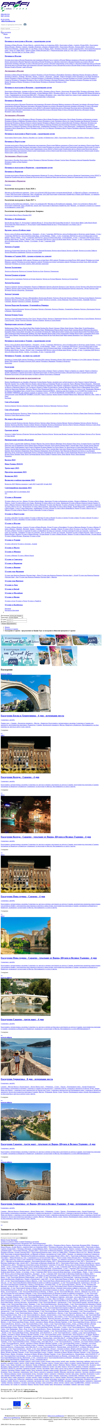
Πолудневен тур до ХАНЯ (75, 391)
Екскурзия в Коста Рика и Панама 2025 (18, 215)
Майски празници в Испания (68, 104)
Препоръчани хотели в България (19, 440)
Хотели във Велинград (12, 413)
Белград (16, 1381)
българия (4, 1377)
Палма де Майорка (39, 1365)
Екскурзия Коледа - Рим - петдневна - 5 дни (84, 1313)
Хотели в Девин (26, 413)
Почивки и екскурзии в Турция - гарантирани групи (28, 341)
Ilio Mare (29, 330)
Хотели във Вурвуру (46, 298)
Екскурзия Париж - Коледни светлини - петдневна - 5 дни (54, 1318)
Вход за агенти (6, 32)
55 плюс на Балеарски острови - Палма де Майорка (69, 501)
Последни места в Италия (13, 65)
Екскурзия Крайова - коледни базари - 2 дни (33, 1336)
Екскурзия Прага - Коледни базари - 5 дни (30, 1311)
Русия (69, 1370)
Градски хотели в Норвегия (71, 175)
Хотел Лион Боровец (78, 454)
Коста (36, 1372)
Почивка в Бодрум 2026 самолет (30, 361)
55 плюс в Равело (11, 531)
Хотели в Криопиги (24, 287)
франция (29, 1365)
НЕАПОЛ (4, 1368)
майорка (87, 1361)
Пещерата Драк (51, 385)
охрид (51, 1375)
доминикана (25, 1372)
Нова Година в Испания (66, 110)
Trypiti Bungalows (88, 328)
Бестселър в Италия (69, 65)
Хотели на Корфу (72, 250)
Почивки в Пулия (43, 75)
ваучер (61, 1382)
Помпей (66, 394)
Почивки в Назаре (53, 160)
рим (67, 1361)
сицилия (21, 1361)
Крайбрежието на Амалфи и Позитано (23, 382)
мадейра (4, 1363)
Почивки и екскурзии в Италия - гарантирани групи (28, 41)
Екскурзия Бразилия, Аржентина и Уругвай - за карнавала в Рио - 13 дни (53, 1295)
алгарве (28, 1377)
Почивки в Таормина (19, 80)
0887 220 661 (5, 16)
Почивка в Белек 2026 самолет (61, 359)
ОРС (30, 1243)
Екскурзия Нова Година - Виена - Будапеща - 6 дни (18, 1327)
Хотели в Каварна (74, 423)
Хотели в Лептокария (87, 309)
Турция (7, 337)
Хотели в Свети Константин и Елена (17, 415)
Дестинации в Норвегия (15, 181)
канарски (50, 1372)
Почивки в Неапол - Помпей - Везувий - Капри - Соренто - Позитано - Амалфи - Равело (35, 76)
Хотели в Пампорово (36, 406)
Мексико (63, 1372)
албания (77, 1368)
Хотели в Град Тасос (29, 318)
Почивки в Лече (61, 82)
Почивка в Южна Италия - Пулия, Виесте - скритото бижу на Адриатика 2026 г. (32, 45)
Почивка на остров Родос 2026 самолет (72, 260)
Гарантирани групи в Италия (53, 65)
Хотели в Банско (10, 406)
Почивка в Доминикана (15, 219)
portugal (88, 1382)
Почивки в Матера (91, 75)
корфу (23, 1370)
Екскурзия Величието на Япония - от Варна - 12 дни (41, 1291)
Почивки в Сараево (11, 629)
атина (87, 1375)
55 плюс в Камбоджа (14, 605)
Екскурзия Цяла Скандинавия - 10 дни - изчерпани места (23, 1356)
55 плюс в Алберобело (38, 531)
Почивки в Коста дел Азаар (64, 121)
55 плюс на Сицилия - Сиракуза (85, 531)
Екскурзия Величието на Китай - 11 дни (14, 1290)
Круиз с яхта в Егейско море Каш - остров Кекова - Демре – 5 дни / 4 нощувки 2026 (44, 236)
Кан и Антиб (26, 391)
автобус (35, 1377)
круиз (61, 1368)
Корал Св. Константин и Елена (70, 447)
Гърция (7, 243)
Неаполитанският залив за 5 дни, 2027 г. (65, 50)
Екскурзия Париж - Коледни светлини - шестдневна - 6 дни (47, 1316)
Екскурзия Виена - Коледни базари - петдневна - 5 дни (64, 1311)
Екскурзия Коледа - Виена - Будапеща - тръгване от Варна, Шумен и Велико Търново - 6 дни (32, 1350)
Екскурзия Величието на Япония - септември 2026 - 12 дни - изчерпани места (71, 1356)
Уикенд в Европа (58, 371)
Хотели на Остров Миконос (52, 279)
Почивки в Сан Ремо (84, 76)
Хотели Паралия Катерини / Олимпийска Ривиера (27, 305)
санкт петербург (47, 1382)
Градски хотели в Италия (46, 63)
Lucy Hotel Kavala (86, 335)
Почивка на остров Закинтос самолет (30, 262)
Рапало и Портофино (14, 391)
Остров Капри (42, 382)
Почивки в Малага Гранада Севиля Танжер (27, 123)
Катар (42, 1384)
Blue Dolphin (35, 328)
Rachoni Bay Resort (46, 328)
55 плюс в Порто (24, 518)
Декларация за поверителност (11, 1243)
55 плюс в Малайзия (14, 593)
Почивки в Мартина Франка (74, 75)
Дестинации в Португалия (16, 156)
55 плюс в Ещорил (48, 519)
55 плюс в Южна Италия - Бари (83, 532)
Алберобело (67, 385)
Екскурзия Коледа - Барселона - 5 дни (75, 1315)
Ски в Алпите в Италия (57, 60)
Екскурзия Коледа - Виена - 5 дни (31, 1313)
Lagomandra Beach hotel (91, 333)
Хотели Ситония (12, 294)
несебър (38, 1382)
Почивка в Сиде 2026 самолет (82, 359)
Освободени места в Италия (90, 63)
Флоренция (45, 389)
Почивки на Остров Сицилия (79, 78)
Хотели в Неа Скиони (19, 288)
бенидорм (63, 1370)
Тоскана (44, 1363)
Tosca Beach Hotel (25, 328)
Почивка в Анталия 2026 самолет (38, 359)
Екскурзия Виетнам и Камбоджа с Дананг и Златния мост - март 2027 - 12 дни (27, 1279)
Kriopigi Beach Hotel (80, 332)
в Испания (54, 104)
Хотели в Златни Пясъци (58, 423)
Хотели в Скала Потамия (13, 318)
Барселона (15, 389)
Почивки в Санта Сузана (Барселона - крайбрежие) (67, 126)
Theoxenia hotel (24, 335)
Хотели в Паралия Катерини (42, 250)
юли (6, 1379)
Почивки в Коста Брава (44, 119)
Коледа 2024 (10, 460)
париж (32, 1363)
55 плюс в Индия (12, 597)
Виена (68, 1365)
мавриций (97, 1381)
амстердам (70, 1372)
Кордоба (7, 384)
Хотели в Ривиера (79, 425)
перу (32, 1372)
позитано (24, 1384)
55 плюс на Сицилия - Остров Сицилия (60, 531)
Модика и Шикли (71, 387)
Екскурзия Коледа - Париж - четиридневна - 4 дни (44, 1315)
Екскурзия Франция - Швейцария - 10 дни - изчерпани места (26, 1359)
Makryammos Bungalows (72, 335)
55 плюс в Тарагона (94, 505)
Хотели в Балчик (22, 423)
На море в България (14, 419)
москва (56, 1375)
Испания (8, 83)
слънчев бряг (73, 1375)
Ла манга (93, 1365)
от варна (73, 1363)
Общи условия (19, 1241)
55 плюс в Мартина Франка (76, 527)
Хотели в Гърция (12, 247)
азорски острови (80, 1377)
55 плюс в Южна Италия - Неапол (61, 534)
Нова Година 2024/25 (14, 464)
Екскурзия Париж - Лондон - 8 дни (74, 1284)
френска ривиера (10, 1374)
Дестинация (5, 615)
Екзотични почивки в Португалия (81, 147)
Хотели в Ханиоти (11, 287)
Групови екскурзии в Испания (15, 104)
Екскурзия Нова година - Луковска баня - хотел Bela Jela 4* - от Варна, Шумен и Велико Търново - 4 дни (60, 1338)
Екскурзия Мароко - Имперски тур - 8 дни (39, 1286)
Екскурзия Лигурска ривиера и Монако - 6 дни (20, 1293)
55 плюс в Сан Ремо (80, 529)
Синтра (62, 160)
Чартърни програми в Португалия (34, 147)
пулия (43, 1361)
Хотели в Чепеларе (50, 406)
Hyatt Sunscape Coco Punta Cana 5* (69, 224)
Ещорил (24, 162)
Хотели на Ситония (25, 271)
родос (34, 1374)
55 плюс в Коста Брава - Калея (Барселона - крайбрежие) (75, 506)
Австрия (85, 1372)
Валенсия (85, 1363)
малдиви (19, 1368)
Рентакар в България (12, 610)
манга (10, 1377)
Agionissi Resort (78, 330)
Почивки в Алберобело (45, 78)
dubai (40, 1377)
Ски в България (12, 402)
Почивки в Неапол (16, 82)
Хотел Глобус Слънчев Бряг (14, 443)
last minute (46, 1368)
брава (13, 1365)
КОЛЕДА (12, 1368)
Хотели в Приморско (55, 425)
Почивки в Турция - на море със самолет (22, 356)
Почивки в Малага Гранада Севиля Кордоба (58, 123)
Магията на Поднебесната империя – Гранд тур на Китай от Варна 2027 (72, 204)
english (9, 1381)
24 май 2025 (48, 484)
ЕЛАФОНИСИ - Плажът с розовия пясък (79, 393)
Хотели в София (10, 434)
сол (23, 1365)
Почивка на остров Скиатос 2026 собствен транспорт (30, 263)
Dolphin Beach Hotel (76, 333)
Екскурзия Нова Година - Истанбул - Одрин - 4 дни (54, 1327)
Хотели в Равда (67, 425)
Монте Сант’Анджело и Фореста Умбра (33, 387)
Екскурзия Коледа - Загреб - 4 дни (24, 1349)
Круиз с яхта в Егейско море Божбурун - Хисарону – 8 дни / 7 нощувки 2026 (31, 234)
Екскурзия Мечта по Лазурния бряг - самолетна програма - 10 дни (71, 1277)
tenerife (56, 1372)
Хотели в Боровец (22, 406)
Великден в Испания (82, 110)
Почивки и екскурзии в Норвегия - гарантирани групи (29, 168)
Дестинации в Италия (14, 71)
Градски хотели (11, 430)
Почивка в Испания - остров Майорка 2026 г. (37, 93)
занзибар (83, 1374)
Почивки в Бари (63, 80)
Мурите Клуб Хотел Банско (87, 452)
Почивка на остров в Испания (52, 106)
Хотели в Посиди (46, 288)
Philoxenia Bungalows (90, 330)
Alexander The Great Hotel (33, 332)
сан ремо (58, 1366)
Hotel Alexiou (69, 328)
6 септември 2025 (11, 491)
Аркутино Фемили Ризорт (68, 449)
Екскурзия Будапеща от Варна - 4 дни (29, 1288)
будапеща (4, 1372)
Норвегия (8, 164)
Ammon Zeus (68, 332)
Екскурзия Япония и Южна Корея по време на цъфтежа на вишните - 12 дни (39, 1282)
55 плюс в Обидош (36, 518)
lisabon (18, 1375)
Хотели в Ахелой (11, 423)
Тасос (10, 1372)
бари (52, 1368)
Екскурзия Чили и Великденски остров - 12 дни (59, 1281)
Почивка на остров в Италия (84, 62)
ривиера (81, 1375)
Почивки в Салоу (49, 121)
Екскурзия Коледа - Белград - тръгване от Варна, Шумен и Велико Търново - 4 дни (65, 1349)
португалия (36, 1361)
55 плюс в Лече (35, 536)
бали (33, 1370)
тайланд (92, 1366)
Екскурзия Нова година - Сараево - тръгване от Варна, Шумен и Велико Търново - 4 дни (60, 1352)
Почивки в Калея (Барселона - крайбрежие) (35, 126)
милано (46, 1370)
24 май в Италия (15, 67)
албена (74, 1379)
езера (57, 1368)
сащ (2, 1375)
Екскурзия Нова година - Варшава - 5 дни (25, 1304)
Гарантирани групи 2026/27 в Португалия (48, 149)
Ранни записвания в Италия (14, 62)
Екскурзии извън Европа (29, 371)
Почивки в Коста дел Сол (14, 119)
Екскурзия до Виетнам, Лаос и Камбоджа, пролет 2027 (23, 205)
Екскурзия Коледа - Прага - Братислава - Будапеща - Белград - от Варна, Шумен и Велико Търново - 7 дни (50, 1330)
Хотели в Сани (64, 287)
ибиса (79, 1370)
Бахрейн (19, 1365)
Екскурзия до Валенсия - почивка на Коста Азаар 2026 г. (24, 91)
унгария (24, 1382)
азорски (4, 1370)
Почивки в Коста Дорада (34, 121)
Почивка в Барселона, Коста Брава (64, 119)
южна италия (54, 1370)
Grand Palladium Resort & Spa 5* (47, 224)
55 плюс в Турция (12, 540)
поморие (80, 1379)
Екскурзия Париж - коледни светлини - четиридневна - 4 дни (22, 1302)
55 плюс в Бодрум (11, 544)
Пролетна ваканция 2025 (16, 472)
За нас (8, 1240)
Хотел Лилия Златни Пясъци (89, 445)
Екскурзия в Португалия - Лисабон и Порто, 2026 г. (76, 137)
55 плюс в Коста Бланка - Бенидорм (44, 506)
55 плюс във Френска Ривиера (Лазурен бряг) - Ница (23, 575)
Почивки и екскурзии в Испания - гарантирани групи (28, 87)
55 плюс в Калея (48, 508)
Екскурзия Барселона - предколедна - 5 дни (68, 1320)
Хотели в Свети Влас (93, 425)
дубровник (61, 1374)
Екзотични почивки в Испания (73, 106)
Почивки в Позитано (48, 82)
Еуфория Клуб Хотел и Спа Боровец (82, 451)
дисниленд (30, 1375)
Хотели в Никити (72, 298)
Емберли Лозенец (30, 443)
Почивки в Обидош (40, 160)
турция (56, 1363)
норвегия (45, 1366)
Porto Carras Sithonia (11, 335)
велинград (21, 1377)
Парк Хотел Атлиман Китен (82, 443)
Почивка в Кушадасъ (63, 361)
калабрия (46, 1377)
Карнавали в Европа (17, 372)
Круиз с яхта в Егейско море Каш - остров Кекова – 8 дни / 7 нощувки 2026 (63, 237)
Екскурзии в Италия (65, 372)
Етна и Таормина (37, 391)
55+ (6, 493)
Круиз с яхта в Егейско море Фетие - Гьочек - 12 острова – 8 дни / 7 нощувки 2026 (52, 240)
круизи (92, 1375)
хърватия (85, 1370)
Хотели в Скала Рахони (53, 320)
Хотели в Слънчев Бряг (38, 426)
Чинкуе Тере (36, 389)
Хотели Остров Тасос (14, 315)
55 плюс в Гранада (47, 510)
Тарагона (29, 389)
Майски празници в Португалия (66, 145)
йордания (11, 1370)
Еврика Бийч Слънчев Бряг (69, 445)
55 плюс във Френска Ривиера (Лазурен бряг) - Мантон (38, 577)
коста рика (53, 1379)
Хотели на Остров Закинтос (32, 279)
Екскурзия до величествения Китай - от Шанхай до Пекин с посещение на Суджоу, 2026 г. (36, 1254)
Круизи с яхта (9, 226)
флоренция (84, 1368)
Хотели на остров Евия (34, 252)
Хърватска (38, 1375)
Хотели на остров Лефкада (88, 250)
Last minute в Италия (92, 60)
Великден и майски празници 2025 (20, 480)
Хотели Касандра (12, 283)
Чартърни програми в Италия (34, 62)
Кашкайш (85, 160)
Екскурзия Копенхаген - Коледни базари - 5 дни (57, 1304)
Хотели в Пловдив (22, 434)
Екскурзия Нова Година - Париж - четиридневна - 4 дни (74, 1306)
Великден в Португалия (85, 151)
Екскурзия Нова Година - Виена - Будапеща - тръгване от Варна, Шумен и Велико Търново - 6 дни (50, 1353)
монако (7, 1375)
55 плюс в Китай (12, 589)
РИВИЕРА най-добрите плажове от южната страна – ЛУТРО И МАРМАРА (39, 393)
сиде (2, 1379)
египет (16, 1363)
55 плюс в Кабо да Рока (33, 519)
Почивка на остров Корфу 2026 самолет (18, 260)
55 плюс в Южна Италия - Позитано (17, 536)
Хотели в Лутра (74, 287)
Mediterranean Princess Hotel (54, 330)
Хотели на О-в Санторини (14, 279)
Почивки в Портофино (57, 75)
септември (67, 1384)
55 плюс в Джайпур (34, 601)
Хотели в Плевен (79, 434)
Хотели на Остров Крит (70, 279)
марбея (13, 1375)
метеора (10, 1382)
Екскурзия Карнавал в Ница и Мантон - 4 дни (26, 1281)
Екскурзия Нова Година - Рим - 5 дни (13, 1315)
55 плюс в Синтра (62, 518)
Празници (8, 456)
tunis (51, 1384)
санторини (29, 1366)
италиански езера (95, 1368)
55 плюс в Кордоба (34, 510)
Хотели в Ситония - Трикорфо (79, 299)
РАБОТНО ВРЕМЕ (57, 1381)
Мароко (74, 1365)
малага (64, 1366)
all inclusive (91, 1374)
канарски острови (29, 1368)
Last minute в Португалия (86, 145)
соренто (28, 1361)
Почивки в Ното (71, 76)
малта (22, 1363)
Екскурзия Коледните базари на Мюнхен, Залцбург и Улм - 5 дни (70, 1307)
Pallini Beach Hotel (58, 332)
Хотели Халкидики (13, 267)
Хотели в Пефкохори (39, 287)
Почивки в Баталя (76, 160)
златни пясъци (39, 1379)
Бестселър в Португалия (68, 151)
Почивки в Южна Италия (13, 75)
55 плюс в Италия (31, 63)
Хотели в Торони (37, 299)
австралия (37, 1381)
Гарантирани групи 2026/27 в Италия (68, 63)
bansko (63, 1377)
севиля (67, 1382)
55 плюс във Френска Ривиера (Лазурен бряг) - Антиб (59, 575)
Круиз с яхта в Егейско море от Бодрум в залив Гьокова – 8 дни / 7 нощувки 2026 (59, 1270)
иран (72, 1382)
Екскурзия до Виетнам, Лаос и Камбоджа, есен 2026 (32, 194)
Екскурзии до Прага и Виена (34, 374)
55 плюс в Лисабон (11, 518)
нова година (55, 1361)
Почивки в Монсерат (80, 123)
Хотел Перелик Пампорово (39, 451)
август (52, 1377)
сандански (95, 1382)
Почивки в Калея (91, 126)
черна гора (13, 1379)
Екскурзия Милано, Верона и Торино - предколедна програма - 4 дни (30, 1306)
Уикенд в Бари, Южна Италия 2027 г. (38, 50)
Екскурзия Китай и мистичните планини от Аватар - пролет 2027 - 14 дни (54, 1290)
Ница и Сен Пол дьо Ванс (58, 389)
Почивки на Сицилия (60, 78)
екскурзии (90, 1377)
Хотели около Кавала (59, 250)
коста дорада (68, 1368)
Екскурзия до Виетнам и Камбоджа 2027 (56, 205)
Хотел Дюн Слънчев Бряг (50, 449)
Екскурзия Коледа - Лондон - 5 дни (56, 1313)
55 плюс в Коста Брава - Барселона (40, 501)
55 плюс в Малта (12, 548)
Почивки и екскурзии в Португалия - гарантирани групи (30, 134)
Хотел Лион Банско (64, 454)
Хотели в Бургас (34, 423)
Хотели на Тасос (26, 250)
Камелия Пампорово (85, 449)
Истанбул (4, 1366)
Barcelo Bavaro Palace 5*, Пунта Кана (17, 223)
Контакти (14, 1240)
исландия (61, 1379)
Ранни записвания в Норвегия (36, 175)
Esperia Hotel (68, 330)
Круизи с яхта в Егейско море (18, 230)
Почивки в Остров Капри (31, 82)
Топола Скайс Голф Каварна (15, 447)
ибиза (56, 1382)
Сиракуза (61, 387)
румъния (85, 1366)
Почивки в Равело (16, 78)
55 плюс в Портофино (59, 527)
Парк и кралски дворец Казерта (52, 394)
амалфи (49, 1365)
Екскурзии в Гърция (79, 372)
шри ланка (75, 1374)
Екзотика (8, 185)
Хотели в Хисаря (38, 413)
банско (58, 1377)
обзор (47, 1379)
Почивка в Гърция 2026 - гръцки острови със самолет (28, 256)
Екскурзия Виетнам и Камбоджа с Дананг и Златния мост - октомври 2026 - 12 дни (32, 1284)
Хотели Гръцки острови (15, 275)
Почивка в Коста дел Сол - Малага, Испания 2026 (70, 93)
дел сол (68, 1379)
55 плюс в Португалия (14, 514)
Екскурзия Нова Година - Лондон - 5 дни (20, 1318)
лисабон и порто (95, 1372)
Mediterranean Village (12, 328)
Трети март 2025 (12, 468)
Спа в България (12, 410)
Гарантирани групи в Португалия (47, 151)
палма (92, 1363)
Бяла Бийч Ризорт (87, 447)
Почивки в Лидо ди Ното (35, 80)
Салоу (97, 1374)
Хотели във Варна (35, 434)
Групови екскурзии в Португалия (16, 145)
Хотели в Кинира (26, 320)
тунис (8, 1365)
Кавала (30, 1384)
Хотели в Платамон (31, 309)
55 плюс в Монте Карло (26, 555)
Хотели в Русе (90, 434)
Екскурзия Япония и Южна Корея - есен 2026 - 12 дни (29, 1277)
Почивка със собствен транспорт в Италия (59, 62)
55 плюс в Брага (73, 518)
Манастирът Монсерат (76, 394)
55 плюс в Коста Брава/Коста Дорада (66, 508)
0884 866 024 (5, 14)
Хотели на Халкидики (12, 250)
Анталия (40, 1374)
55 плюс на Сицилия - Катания (61, 532)
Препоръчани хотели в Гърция (18, 324)
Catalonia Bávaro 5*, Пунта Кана (41, 223)
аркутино (81, 1384)
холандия (23, 1381)
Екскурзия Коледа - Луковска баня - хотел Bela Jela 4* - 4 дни (21, 1347)
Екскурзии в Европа (45, 371)
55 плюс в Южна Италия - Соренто (17, 527)
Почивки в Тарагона (45, 124)
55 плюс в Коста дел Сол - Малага (16, 501)
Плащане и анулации (32, 1241)
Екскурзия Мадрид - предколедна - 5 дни (57, 1302)
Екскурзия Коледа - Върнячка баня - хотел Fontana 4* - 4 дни (21, 1340)
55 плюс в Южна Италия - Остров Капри (35, 534)
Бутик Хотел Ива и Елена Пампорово (65, 452)
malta (15, 1377)
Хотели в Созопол (53, 426)
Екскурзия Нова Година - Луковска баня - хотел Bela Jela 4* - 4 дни (35, 1341)
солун (47, 1381)
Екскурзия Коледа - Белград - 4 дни (13, 1324)
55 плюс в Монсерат (39, 505)
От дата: (3, 619)
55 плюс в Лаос (11, 585)
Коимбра (92, 160)
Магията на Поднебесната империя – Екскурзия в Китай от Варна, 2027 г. (31, 1261)
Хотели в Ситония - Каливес (21, 299)
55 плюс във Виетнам (14, 581)
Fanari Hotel (20, 332)
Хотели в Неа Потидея (88, 287)
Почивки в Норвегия (14, 171)
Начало (7, 627)
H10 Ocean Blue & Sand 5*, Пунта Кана (66, 223)
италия (48, 1361)
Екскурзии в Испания (32, 372)
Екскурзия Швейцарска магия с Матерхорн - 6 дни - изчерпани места (24, 1357)
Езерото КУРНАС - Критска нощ (54, 391)
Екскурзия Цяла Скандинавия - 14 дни (40, 1300)
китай (63, 1361)
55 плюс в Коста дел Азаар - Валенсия (28, 503)
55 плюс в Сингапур (13, 559)
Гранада (80, 382)
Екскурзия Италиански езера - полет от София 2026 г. (50, 1252)
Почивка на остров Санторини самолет (56, 262)
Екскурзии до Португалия (49, 372)
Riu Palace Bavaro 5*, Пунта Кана (24, 224)
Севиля (86, 382)
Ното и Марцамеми (83, 387)
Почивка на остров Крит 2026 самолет (45, 260)
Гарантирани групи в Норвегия (85, 177)
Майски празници (21, 484)
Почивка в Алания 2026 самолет (16, 359)
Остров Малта (52, 387)
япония (38, 1363)
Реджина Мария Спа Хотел (50, 447)
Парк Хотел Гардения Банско (31, 454)
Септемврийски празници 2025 (18, 488)
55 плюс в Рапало (94, 529)
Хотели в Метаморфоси (30, 298)
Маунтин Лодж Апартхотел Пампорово (18, 452)
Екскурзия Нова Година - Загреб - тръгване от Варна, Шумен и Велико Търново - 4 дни (42, 1322)
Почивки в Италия (13, 56)
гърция (79, 1363)
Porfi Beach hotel (57, 335)
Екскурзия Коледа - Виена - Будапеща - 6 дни (78, 1325)
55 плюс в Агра (10, 601)
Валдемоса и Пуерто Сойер (21, 385)
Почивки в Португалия (15, 141)
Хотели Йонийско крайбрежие (15, 252)
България (8, 398)
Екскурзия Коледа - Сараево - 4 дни (70, 1332)
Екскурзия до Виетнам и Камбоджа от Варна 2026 (67, 194)
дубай (27, 1363)
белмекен (87, 1379)
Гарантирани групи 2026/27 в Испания (36, 108)
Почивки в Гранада (92, 128)
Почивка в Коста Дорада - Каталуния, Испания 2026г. (62, 91)
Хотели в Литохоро (44, 309)
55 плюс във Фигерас (54, 505)
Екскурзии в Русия (17, 374)
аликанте (53, 1374)
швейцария (38, 1366)
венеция (16, 1366)
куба (87, 1365)
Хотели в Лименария (55, 318)
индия (52, 1366)
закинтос (78, 1372)
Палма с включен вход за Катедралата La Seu (62, 382)
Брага (67, 160)
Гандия (68, 1374)
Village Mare (78, 328)
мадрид (55, 1365)
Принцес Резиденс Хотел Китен (49, 445)
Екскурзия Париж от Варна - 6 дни (67, 1279)
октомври (68, 1381)
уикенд (46, 1374)
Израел (18, 1370)
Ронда (93, 387)
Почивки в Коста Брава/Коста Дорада (17, 128)
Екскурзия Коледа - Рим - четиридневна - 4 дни (72, 1309)
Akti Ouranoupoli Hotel (12, 333)
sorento (3, 1382)
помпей (74, 1384)
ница (24, 1375)
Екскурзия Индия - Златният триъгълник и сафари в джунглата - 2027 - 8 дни (69, 1288)
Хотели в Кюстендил (65, 413)
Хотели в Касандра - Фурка (79, 288)
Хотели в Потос (42, 318)
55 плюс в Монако (13, 552)
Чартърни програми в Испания (31, 106)
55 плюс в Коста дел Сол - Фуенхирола (18, 506)
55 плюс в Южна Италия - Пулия (40, 527)
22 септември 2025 (23, 491)
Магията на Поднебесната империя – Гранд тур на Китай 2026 (26, 192)
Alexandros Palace (38, 330)
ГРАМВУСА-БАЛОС (33, 394)
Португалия (9, 130)
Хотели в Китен (85, 423)
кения (47, 1384)
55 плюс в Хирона (68, 505)
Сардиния (81, 1365)
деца (74, 1370)
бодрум (94, 1379)
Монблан (22, 389)
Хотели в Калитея (52, 287)
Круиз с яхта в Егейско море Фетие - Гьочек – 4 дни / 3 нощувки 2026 (70, 239)
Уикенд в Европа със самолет (75, 371)
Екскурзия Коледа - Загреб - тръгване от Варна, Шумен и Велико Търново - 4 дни (34, 1343)
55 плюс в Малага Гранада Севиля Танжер (83, 503)
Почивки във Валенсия (82, 121)
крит (99, 1365)
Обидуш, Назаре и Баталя (33, 384)
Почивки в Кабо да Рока (13, 162)
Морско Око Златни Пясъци (46, 443)
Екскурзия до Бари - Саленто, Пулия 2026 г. (74, 45)
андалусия (71, 1366)
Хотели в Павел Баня (80, 413)
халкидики (64, 1375)
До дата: (3, 621)
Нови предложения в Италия (32, 65)
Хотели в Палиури (33, 288)
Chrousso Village (59, 328)
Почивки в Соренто (29, 75)
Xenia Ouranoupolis (62, 333)
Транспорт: (4, 617)
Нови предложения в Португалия (24, 151)
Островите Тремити (78, 385)
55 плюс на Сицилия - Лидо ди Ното (37, 532)
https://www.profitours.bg (56, 1416)
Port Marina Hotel (93, 332)
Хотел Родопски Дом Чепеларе (59, 451)
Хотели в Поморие (94, 413)
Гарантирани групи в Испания (32, 110)
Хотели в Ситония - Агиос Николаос (56, 299)
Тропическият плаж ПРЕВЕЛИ (15, 394)
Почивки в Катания (51, 80)
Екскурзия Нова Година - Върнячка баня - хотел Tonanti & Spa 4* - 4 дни (37, 1325)
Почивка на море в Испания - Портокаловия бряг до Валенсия (33, 97)
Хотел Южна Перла (31, 445)
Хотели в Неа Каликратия (61, 288)
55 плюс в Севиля (81, 505)
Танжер (13, 384)
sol (12, 1384)
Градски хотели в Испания (14, 108)
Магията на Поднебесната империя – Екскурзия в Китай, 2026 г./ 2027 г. (45, 1256)
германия (92, 1370)
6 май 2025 (39, 484)
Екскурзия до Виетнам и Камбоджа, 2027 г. (45, 1263)
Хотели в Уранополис (51, 271)
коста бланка (5, 1384)
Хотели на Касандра (12, 271)
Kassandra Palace (10, 332)
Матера (59, 385)
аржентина (29, 1379)
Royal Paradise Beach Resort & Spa (40, 335)
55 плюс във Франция (14, 571)
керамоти (17, 1382)
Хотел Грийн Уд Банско (49, 454)
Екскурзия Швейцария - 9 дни (38, 1297)
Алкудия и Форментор (38, 385)
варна (10, 1366)
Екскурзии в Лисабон (12, 160)
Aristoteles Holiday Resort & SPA (15, 330)
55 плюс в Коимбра (18, 519)
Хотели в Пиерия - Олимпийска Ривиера (66, 309)
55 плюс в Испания (91, 106)
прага (62, 1363)
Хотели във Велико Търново (63, 434)
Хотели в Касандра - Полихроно (22, 290)
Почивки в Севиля (30, 124)
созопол (98, 1377)
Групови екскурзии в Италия (15, 60)
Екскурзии (8, 363)
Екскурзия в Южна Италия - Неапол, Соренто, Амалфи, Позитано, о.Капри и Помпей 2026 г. (51, 46)
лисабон (73, 1361)
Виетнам (62, 1365)
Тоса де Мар (20, 384)
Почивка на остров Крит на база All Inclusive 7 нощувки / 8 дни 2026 (40, 1265)
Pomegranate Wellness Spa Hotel (30, 333)
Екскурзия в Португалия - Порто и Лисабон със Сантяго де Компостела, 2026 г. (32, 137)
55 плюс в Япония (12, 567)
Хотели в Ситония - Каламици (28, 301)
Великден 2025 (11, 476)
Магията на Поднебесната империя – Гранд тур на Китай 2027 (26, 204)
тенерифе (14, 1361)
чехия (19, 1374)
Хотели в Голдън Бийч (70, 318)
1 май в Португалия (20, 152)
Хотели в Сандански (51, 413)
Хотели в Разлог (62, 406)
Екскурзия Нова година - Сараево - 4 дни (69, 1331)
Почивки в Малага (29, 119)
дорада (50, 1363)
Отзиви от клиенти (7, 1241)
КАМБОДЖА (79, 1382)
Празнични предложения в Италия (37, 60)
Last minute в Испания (86, 104)
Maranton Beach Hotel (48, 333)
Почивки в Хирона (17, 124)
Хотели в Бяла (45, 423)
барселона (80, 1361)
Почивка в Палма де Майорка (15, 121)
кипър (22, 1366)
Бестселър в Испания (50, 110)
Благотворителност (39, 1243)
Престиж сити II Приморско (14, 445)
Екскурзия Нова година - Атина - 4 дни (40, 1324)
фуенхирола (58, 1384)
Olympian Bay (46, 332)
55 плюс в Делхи (21, 601)
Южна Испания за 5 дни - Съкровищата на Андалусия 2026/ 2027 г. (33, 1258)
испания (10, 1363)
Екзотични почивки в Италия (15, 63)
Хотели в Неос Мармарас (13, 298)
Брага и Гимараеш (49, 384)
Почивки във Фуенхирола (61, 124)
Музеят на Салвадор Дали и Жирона (67, 384)
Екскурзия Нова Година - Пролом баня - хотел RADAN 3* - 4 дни (34, 1332)
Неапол (7, 382)
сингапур (42, 1372)
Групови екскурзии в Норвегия (15, 175)
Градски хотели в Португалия (23, 149)
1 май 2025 (32, 484)
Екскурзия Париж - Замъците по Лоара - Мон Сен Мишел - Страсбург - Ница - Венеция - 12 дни (58, 1299)
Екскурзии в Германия (52, 374)
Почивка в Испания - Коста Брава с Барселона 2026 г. (67, 1247)
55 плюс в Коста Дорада (19, 510)
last (43, 1381)
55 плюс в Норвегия (54, 175)
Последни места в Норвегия (42, 177)
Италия (7, 37)
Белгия (36, 1384)
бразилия (16, 1372)
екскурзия (31, 1382)
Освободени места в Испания (60, 108)
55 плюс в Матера (93, 527)
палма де (16, 1384)
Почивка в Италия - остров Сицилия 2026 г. (70, 48)
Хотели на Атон (38, 271)
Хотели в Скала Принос (86, 318)
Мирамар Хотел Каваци (64, 443)
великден (39, 1370)
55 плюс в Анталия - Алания (27, 544)
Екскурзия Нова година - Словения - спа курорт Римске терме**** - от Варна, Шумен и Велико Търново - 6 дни (57, 1345)
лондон (39, 1368)
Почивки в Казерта (76, 80)
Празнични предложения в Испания (38, 104)
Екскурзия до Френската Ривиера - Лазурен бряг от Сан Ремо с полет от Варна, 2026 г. (50, 47)
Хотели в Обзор (29, 425)
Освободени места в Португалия (74, 149)
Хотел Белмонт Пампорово (20, 451)
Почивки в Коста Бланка (78, 124)
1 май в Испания (17, 111)
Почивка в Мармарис (48, 361)
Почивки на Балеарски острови (86, 119)
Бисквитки (25, 1243)
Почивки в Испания (13, 100)
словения (30, 1381)
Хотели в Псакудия (59, 298)
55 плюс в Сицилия (23, 531)
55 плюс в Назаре (49, 518)
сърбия (45, 1375)
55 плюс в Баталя (85, 518)
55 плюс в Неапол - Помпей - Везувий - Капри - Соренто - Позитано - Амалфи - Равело (53, 528)
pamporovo (89, 1381)
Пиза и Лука (72, 389)
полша (87, 1384)
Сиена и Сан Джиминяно (85, 389)
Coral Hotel (95, 443)
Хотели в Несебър (17, 425)
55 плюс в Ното (68, 529)
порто (66, 1363)
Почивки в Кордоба (79, 128)
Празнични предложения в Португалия (41, 145)
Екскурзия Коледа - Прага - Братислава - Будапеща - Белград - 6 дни (56, 1329)
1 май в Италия (27, 67)
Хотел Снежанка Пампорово (42, 452)
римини (78, 1366)
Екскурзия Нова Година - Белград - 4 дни (87, 1322)
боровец (4, 1381)
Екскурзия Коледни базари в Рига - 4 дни (41, 1309)
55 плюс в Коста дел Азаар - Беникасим (55, 503)
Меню (5, 34)
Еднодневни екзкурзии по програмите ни (23, 378)
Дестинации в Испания (15, 115)
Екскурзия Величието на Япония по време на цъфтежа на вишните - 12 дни (63, 1293)
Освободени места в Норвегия (22, 177)
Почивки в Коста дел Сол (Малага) (42, 128)
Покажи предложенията (9, 623)
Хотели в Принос (38, 320)
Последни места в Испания (80, 108)
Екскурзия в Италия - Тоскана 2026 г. (72, 47)
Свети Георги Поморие (33, 447)
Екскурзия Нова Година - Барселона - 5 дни (38, 1320)
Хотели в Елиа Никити (87, 298)
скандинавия (26, 1374)
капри (28, 1370)
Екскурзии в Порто (26, 160)
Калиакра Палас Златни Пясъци (30, 449)
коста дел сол (96, 1361)
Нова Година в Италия (84, 65)
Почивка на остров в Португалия (57, 147)
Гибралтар (92, 382)
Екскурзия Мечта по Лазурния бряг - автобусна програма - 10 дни (76, 1300)
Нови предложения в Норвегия (63, 177)
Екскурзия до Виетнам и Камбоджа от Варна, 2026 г (76, 1274)
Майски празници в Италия (75, 60)
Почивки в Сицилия (30, 78)
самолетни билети (78, 1381)
